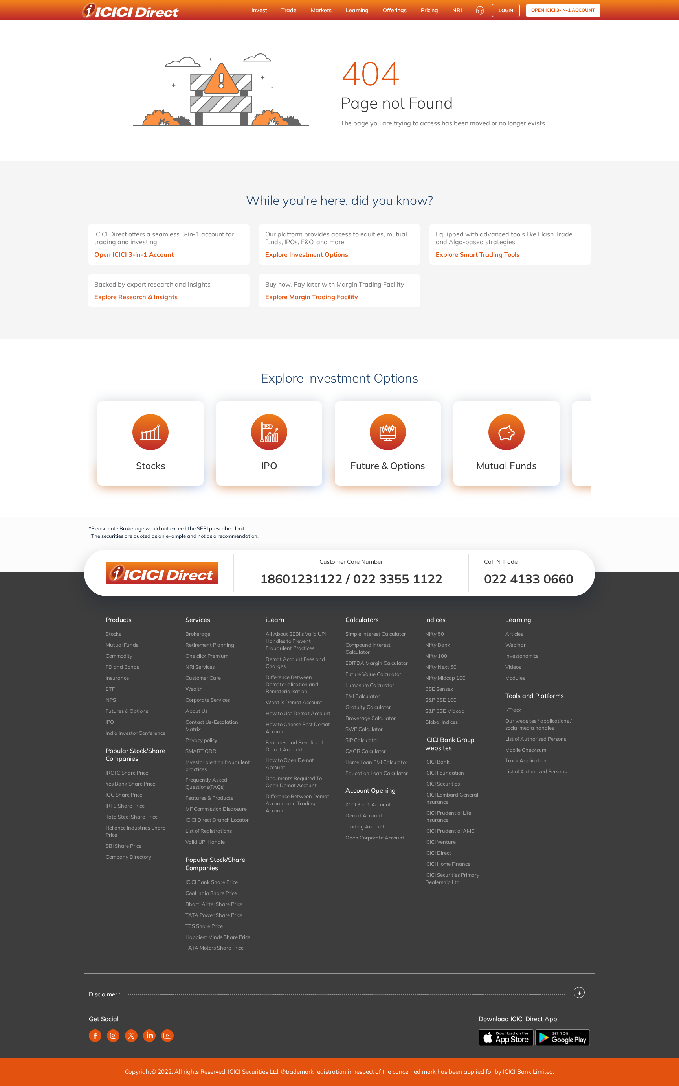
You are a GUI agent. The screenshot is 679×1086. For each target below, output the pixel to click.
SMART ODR (200, 751)
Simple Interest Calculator (375, 634)
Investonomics (521, 656)
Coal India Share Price (211, 893)
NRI (457, 10)
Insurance (117, 678)
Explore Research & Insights (136, 297)
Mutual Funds (122, 645)
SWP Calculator (364, 729)
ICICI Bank (437, 761)
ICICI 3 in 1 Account (368, 804)
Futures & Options (127, 711)
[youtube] (167, 1035)
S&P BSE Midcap (444, 711)
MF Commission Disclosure (216, 809)
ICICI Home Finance (447, 864)
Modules (515, 678)
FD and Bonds (122, 667)
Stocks (113, 634)
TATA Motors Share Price (214, 947)
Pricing (429, 10)
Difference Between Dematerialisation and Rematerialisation (292, 684)
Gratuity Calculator (368, 707)
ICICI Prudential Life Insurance (448, 816)
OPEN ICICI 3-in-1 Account (563, 10)
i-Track (513, 710)
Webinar (515, 645)
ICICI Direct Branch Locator (217, 820)
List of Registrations (208, 831)
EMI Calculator (362, 696)
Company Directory (128, 857)
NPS (111, 700)
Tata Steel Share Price (132, 817)
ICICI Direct (438, 853)
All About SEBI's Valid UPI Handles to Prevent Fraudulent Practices (296, 641)
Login (506, 10)
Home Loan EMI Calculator (376, 762)
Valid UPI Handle (205, 842)
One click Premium (206, 656)
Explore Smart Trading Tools (477, 254)
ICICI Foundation (444, 772)
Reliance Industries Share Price (135, 831)
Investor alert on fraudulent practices (217, 765)
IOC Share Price (124, 794)
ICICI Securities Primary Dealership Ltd (452, 878)
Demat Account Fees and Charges (295, 662)
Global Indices (441, 722)
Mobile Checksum (525, 750)
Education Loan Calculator (376, 773)
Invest (259, 10)
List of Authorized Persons (536, 771)
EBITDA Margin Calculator (376, 663)
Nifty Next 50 (441, 667)
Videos (513, 667)
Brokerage (197, 634)
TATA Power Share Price (213, 915)
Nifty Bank (437, 645)
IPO (110, 722)
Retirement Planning (209, 645)
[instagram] (113, 1035)
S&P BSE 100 (441, 700)
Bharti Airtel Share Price (213, 904)
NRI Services (200, 667)
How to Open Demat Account (290, 763)
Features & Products (209, 798)
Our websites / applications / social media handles (538, 724)
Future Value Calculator (373, 674)
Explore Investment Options (306, 254)
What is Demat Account (294, 702)
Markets (321, 10)
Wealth (194, 689)
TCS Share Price (204, 926)
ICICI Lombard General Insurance (451, 798)
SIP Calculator (361, 740)
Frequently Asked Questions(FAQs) (206, 783)
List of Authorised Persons (535, 739)
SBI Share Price (123, 846)
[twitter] (131, 1035)
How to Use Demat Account (298, 713)
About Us (196, 711)
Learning (357, 10)
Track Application (526, 760)
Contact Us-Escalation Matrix (211, 725)
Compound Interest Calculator (368, 648)
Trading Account (365, 826)
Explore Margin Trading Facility (311, 297)
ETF (110, 689)
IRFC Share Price (125, 806)
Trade (289, 10)
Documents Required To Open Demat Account (294, 781)
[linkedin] (149, 1035)
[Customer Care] (480, 10)
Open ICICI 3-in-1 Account (134, 254)
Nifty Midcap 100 (445, 678)
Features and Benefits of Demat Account (294, 746)
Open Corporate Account (374, 837)
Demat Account (363, 815)
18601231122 (301, 579)
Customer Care (203, 678)
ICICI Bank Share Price (211, 882)
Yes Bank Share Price (130, 783)
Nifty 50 (434, 634)
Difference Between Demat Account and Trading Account (297, 803)
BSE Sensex (439, 689)
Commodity (119, 656)
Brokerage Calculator (370, 718)
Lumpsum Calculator (369, 685)
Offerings (395, 10)
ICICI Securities (442, 783)
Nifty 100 (436, 656)
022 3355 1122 (397, 579)
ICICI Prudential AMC (450, 831)
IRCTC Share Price (127, 772)
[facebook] (95, 1035)
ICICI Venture (440, 842)
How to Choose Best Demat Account (298, 727)
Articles (514, 634)
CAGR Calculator (365, 751)
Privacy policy (201, 740)
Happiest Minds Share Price (217, 937)
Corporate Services (207, 700)
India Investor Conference (135, 733)
